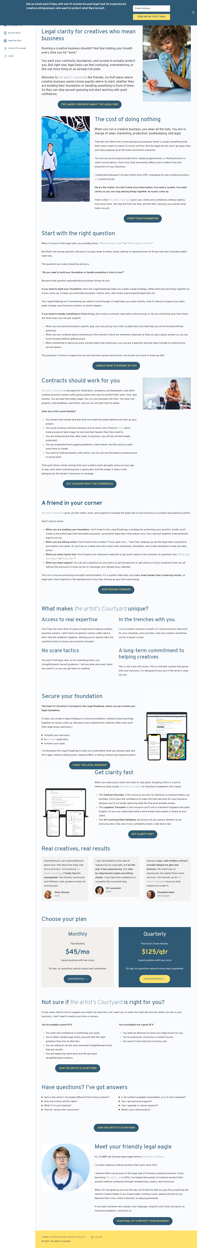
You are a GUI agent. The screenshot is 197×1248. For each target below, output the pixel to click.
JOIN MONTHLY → (77, 979)
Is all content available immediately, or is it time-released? (153, 1097)
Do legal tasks (56, 739)
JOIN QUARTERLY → (155, 979)
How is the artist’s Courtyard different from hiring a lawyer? (76, 1097)
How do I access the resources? (61, 1110)
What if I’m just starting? (57, 1105)
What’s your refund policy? (135, 1110)
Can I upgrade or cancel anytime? (139, 1105)
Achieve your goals (54, 743)
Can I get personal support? (136, 1101)
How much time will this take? (60, 1101)
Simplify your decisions (57, 735)
